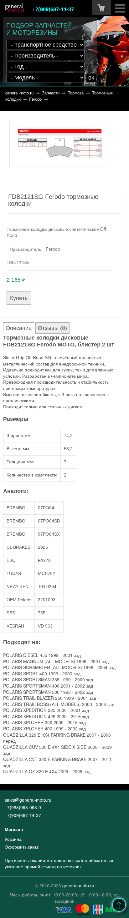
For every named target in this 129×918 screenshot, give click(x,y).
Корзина (13, 839)
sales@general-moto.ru (28, 800)
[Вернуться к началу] (119, 905)
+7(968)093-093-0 (23, 807)
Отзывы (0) (52, 328)
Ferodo (35, 99)
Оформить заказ (22, 847)
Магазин (14, 829)
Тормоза (76, 93)
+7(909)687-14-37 (53, 9)
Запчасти (50, 93)
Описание (19, 328)
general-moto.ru (19, 93)
